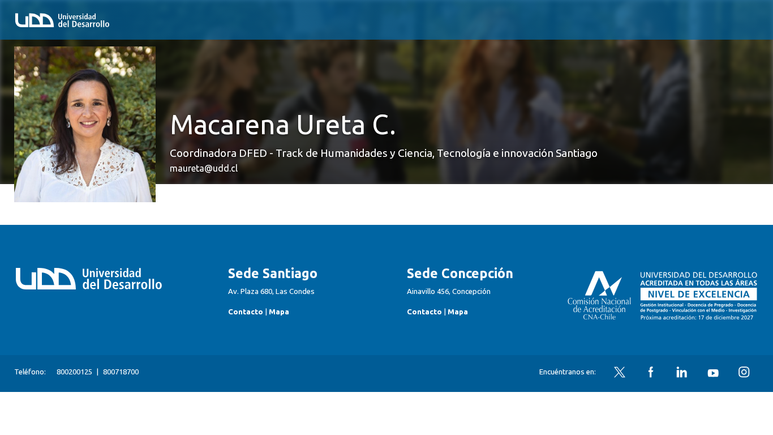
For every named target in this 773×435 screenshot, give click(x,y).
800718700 (121, 372)
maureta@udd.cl (204, 168)
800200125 (74, 372)
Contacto (245, 312)
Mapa (279, 312)
